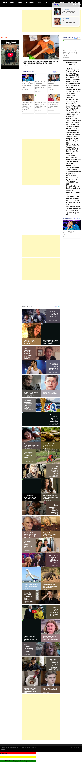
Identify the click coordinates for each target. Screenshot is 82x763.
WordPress (78, 748)
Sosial (39, 2)
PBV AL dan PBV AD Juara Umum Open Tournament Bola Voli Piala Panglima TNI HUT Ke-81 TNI (73, 199)
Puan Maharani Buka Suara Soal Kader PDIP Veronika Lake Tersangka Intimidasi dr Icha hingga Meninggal (73, 111)
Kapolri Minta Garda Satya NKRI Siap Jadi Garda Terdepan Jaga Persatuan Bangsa (73, 129)
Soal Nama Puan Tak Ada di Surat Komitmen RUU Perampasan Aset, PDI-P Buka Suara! (73, 138)
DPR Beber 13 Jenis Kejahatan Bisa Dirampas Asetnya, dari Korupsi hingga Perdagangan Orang (73, 168)
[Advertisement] (51, 21)
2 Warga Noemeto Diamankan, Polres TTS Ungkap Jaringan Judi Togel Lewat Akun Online (73, 158)
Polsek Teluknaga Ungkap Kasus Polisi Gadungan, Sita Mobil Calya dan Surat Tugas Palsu (73, 209)
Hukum (20, 2)
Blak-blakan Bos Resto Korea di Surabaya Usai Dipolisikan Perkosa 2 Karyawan (72, 103)
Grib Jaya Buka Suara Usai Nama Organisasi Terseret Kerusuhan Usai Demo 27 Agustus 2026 (73, 189)
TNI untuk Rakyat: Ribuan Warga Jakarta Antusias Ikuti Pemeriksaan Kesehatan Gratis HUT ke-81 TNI (73, 73)
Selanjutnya (4, 38)
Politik (47, 2)
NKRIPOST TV (72, 2)
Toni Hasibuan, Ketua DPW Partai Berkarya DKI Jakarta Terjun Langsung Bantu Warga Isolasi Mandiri (40, 62)
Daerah (12, 2)
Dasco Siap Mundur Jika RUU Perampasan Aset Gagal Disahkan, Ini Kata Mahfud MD (72, 179)
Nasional (62, 2)
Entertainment (29, 2)
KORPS (54, 2)
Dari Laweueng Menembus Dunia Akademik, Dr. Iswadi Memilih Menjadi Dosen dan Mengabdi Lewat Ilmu (73, 82)
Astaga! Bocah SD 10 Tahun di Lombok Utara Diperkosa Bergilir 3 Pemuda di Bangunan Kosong (73, 92)
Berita (5, 2)
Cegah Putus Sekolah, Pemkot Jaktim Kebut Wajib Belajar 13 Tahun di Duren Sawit (73, 121)
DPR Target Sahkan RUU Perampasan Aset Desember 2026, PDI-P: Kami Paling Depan (72, 148)
